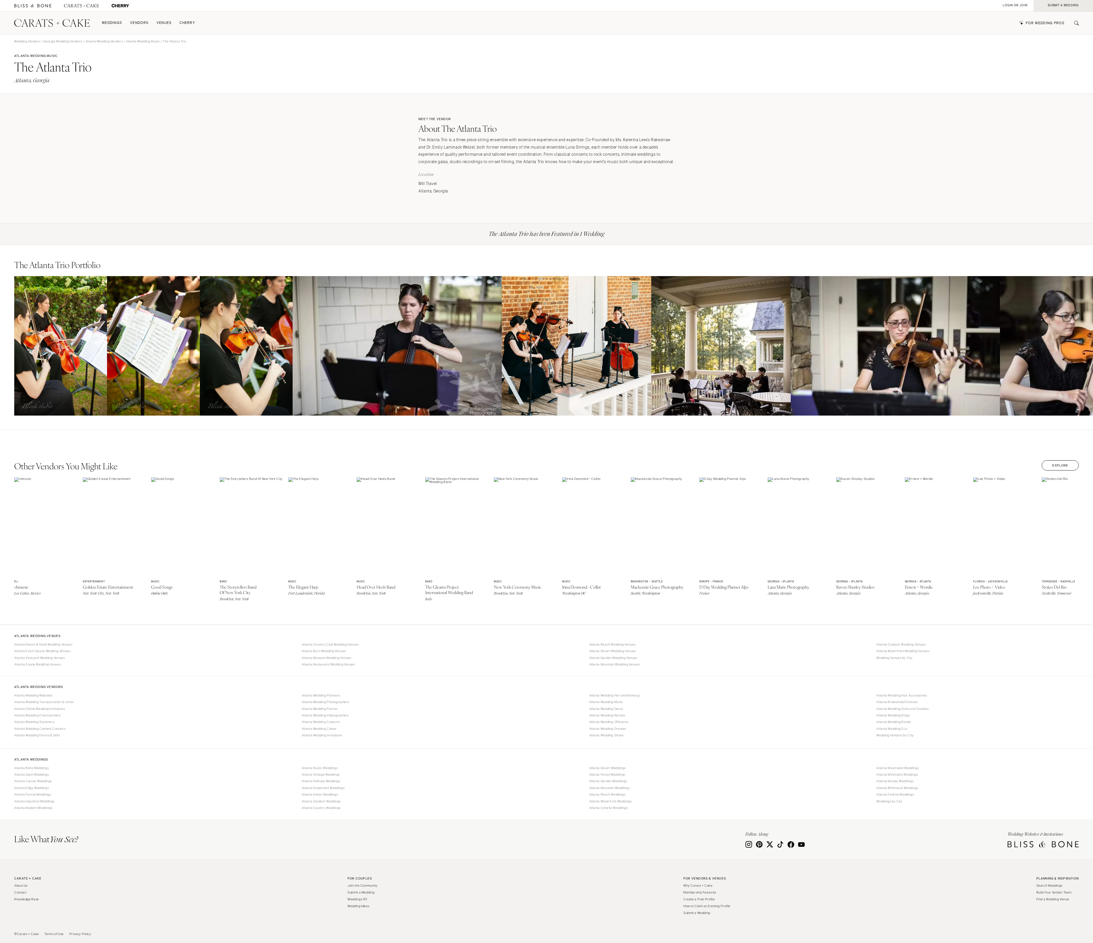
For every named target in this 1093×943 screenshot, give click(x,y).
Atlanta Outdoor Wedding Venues (901, 644)
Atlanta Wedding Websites (33, 695)
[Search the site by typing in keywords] (1074, 23)
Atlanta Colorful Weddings (608, 808)
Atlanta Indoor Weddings (320, 794)
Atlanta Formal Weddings (32, 794)
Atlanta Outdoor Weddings (321, 801)
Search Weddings (1049, 885)
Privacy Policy (80, 934)
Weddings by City (889, 801)
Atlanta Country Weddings (321, 808)
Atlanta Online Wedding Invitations (39, 708)
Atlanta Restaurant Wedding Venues (328, 664)
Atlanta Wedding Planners (321, 695)
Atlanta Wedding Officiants (608, 722)
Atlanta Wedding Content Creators (39, 728)
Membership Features (699, 892)
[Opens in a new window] (33, 6)
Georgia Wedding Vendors (62, 41)
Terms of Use (54, 934)
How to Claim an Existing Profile (706, 906)
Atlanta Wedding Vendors (104, 41)
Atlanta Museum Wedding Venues (326, 658)
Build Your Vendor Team (1054, 892)
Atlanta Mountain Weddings (609, 788)
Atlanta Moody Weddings (894, 781)
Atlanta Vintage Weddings (321, 774)
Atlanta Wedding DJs (891, 728)
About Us (21, 885)
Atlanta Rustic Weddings (320, 768)
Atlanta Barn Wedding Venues (324, 651)
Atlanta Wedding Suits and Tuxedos (902, 708)
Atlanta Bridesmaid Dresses (896, 702)
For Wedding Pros (1045, 23)
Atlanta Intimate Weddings (321, 781)
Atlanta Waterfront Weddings (610, 801)
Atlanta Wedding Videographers (325, 715)
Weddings (112, 23)
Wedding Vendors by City (895, 735)
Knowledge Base (26, 899)
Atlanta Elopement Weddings (323, 788)
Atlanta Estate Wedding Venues (37, 664)
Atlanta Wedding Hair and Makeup (614, 695)
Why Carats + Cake (698, 885)
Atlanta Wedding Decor (606, 708)
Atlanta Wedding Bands (893, 722)
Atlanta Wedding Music (143, 41)
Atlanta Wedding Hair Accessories (901, 695)
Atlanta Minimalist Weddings (897, 774)
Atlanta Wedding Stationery (34, 722)
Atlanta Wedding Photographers (325, 702)
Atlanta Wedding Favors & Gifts (37, 735)
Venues (164, 23)
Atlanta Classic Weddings (33, 781)
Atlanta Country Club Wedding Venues (330, 644)
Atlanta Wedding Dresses (607, 728)
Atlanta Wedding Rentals (607, 715)
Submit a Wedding (361, 892)
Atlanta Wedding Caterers (321, 722)
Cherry (187, 23)
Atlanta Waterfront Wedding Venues (902, 651)
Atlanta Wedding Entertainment (37, 715)
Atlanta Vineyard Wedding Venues (39, 658)
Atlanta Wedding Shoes (606, 735)
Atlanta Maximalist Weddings (897, 768)
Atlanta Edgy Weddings (31, 788)
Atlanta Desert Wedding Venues (612, 651)
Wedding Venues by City (894, 658)
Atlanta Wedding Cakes (319, 728)
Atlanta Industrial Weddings (34, 801)
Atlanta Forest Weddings (607, 774)
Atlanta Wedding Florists (320, 708)
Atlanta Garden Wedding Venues (613, 658)
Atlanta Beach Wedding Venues (612, 644)
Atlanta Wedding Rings (893, 715)
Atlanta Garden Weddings (608, 781)
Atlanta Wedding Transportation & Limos (44, 702)
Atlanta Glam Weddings (31, 774)
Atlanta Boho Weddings (31, 768)
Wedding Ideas (358, 906)
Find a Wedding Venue (1052, 899)
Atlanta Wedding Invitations (322, 735)
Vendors (139, 23)
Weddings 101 (357, 899)
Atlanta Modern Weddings (33, 808)
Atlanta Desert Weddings (607, 768)
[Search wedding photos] (120, 6)
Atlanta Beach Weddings (607, 794)
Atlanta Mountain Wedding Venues (614, 664)
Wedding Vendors (27, 41)
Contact (20, 892)
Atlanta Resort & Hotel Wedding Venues (43, 644)
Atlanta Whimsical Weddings (897, 788)
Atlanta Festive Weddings (895, 794)
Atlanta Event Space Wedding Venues (42, 651)
